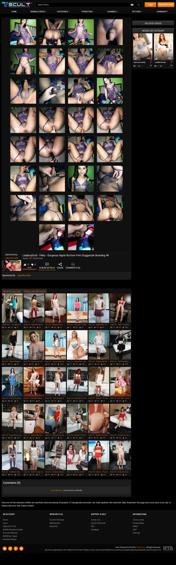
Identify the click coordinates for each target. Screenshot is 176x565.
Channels (111, 12)
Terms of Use (138, 520)
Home (14, 12)
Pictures (136, 12)
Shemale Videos (37, 12)
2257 (135, 529)
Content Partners (57, 520)
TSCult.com (140, 547)
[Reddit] (21, 548)
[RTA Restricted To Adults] (168, 548)
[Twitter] (5, 548)
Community (162, 12)
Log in (53, 490)
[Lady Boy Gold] (11, 265)
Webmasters (55, 523)
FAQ (92, 526)
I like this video (25, 265)
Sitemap (136, 533)
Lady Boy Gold (11, 258)
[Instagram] (10, 548)
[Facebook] (16, 548)
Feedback (95, 529)
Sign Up (61, 490)
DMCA (135, 526)
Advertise (54, 526)
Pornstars (87, 12)
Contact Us (95, 520)
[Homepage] (17, 4)
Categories (62, 12)
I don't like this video (32, 265)
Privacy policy (138, 523)
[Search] (138, 4)
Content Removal (98, 523)
